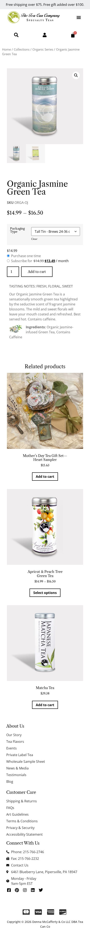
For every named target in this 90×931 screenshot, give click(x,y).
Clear (34, 239)
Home (6, 49)
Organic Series (42, 49)
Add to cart (37, 272)
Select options (45, 592)
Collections (22, 49)
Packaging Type (17, 230)
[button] (78, 17)
